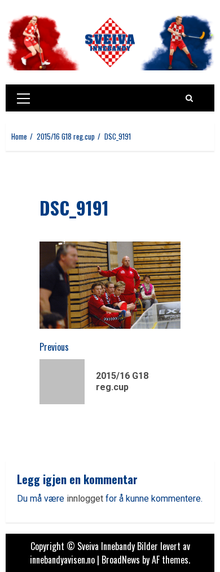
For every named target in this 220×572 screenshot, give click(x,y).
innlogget (85, 498)
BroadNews (121, 559)
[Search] (189, 98)
